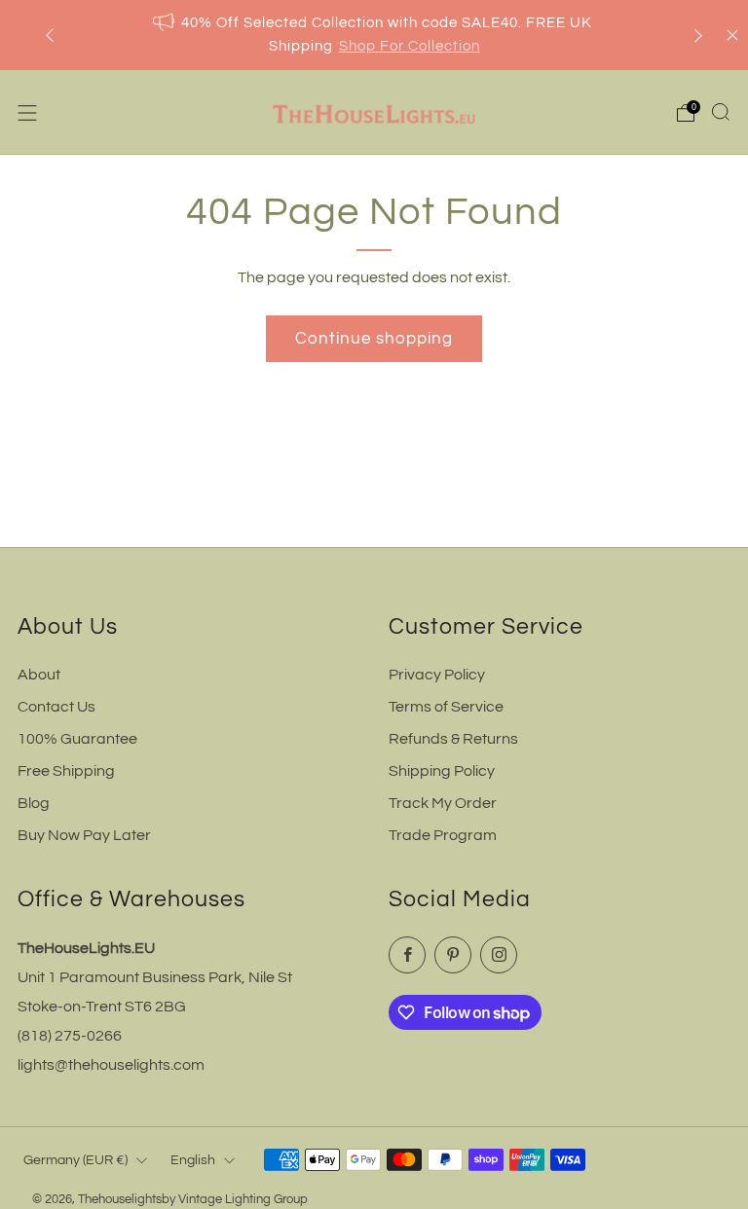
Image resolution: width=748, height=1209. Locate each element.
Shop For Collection (409, 46)
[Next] (698, 35)
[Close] (732, 35)
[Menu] (27, 113)
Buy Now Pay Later (84, 835)
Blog (34, 803)
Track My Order (443, 803)
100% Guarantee (77, 739)
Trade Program (443, 835)
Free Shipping (66, 771)
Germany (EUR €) (75, 1160)
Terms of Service (446, 706)
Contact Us (56, 706)
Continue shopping (374, 339)
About (39, 674)
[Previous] (49, 35)
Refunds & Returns (453, 739)
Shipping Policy (442, 771)
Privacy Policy (437, 674)
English (192, 1160)
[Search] (720, 112)
